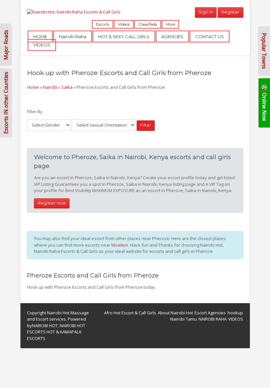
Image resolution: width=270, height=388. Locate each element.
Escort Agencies (210, 313)
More (170, 24)
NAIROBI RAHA (213, 319)
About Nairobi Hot (175, 313)
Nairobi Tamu (183, 319)
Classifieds (147, 24)
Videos (124, 24)
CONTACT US (209, 36)
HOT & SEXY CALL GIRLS (123, 36)
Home (33, 87)
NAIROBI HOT (45, 325)
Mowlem (119, 245)
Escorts (102, 24)
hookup (235, 313)
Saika (66, 87)
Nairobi (50, 87)
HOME (40, 36)
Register (230, 11)
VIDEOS (41, 44)
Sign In (206, 11)
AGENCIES (172, 36)
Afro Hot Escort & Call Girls (130, 313)
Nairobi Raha (72, 36)
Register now (52, 203)
